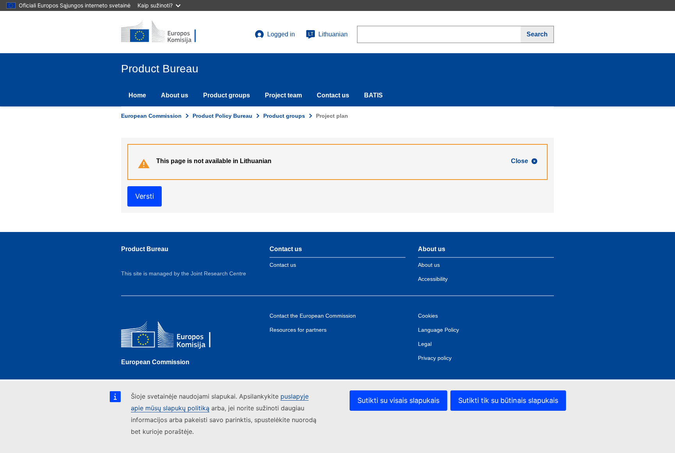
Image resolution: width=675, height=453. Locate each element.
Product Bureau (144, 249)
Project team (283, 95)
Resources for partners (298, 330)
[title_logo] (168, 32)
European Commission (151, 116)
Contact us (333, 95)
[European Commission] (177, 336)
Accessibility (433, 279)
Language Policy (438, 330)
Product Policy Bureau (222, 116)
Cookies (428, 316)
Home (137, 95)
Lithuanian (328, 34)
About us (174, 95)
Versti (144, 196)
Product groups (226, 95)
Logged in (281, 34)
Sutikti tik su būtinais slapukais (508, 400)
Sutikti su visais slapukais (398, 400)
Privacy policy (435, 358)
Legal (425, 344)
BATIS (373, 95)
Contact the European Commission (313, 316)
